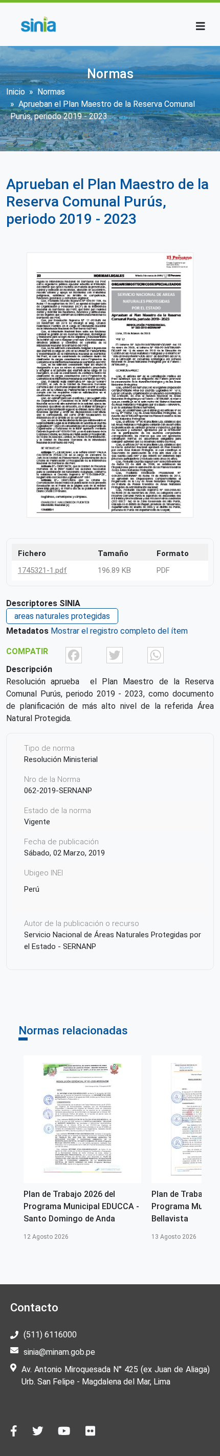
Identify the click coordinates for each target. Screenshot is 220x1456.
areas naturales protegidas (62, 616)
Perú (31, 889)
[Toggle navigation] (200, 26)
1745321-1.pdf (42, 570)
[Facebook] (73, 654)
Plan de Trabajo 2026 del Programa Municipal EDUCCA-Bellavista (95, 1206)
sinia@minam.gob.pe (59, 1352)
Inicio (15, 92)
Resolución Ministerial (61, 759)
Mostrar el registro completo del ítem (119, 631)
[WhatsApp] (155, 654)
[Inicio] (38, 24)
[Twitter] (114, 654)
